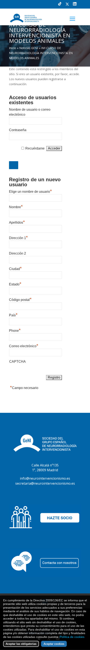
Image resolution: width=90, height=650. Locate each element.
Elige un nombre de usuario (30, 191)
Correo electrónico (23, 345)
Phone (15, 330)
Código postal (20, 299)
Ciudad (15, 268)
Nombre (16, 206)
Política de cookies (72, 637)
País (13, 314)
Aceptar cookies (54, 643)
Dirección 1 (18, 237)
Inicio (12, 48)
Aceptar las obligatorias (21, 643)
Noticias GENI (28, 48)
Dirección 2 (17, 253)
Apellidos (17, 222)
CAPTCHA (17, 361)
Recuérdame (35, 148)
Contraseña (17, 130)
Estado (15, 283)
